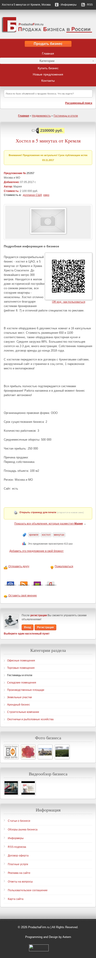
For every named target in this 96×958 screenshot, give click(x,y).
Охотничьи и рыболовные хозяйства (30, 719)
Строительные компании (23, 712)
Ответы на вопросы (20, 881)
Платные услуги (18, 864)
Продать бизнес (48, 44)
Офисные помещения (21, 660)
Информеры (16, 838)
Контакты (48, 80)
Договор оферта (18, 855)
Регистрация (45, 627)
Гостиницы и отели (66, 115)
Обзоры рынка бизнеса (23, 829)
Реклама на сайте (19, 873)
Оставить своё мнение (22, 595)
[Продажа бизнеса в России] (48, 24)
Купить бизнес (48, 68)
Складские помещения (21, 682)
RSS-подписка (17, 846)
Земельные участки (19, 697)
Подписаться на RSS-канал (24, 582)
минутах (59, 534)
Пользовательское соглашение (28, 890)
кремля (33, 534)
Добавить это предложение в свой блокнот (36, 551)
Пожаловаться (64, 566)
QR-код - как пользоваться (68, 301)
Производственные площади (25, 690)
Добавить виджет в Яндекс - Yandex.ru (50, 582)
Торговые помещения (21, 667)
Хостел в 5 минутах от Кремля (48, 141)
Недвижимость (41, 115)
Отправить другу (18, 566)
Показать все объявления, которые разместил (48, 523)
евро (46, 195)
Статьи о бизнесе (19, 820)
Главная (48, 53)
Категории (27, 61)
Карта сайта (15, 899)
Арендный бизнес (18, 704)
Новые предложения (48, 74)
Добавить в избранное (37, 582)
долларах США (32, 195)
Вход (27, 627)
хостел (46, 534)
